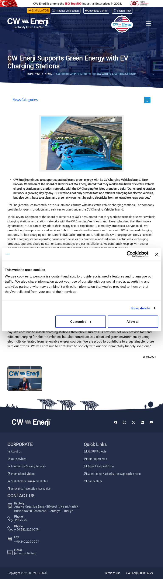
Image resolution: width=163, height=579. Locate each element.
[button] (122, 11)
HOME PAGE (33, 74)
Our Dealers (94, 481)
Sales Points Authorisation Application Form (114, 474)
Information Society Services (28, 466)
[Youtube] (151, 422)
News (48, 74)
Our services (18, 459)
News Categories (25, 100)
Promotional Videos (22, 474)
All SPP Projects (96, 451)
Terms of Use (112, 573)
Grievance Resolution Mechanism (30, 489)
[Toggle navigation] (149, 24)
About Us (16, 451)
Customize (78, 321)
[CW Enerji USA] (122, 24)
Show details (140, 308)
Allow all (132, 321)
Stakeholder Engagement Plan (29, 481)
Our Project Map (97, 459)
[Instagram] (124, 422)
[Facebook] (115, 422)
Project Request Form (100, 466)
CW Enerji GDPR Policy (139, 573)
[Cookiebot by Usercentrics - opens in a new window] (129, 254)
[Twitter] (133, 422)
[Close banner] (156, 254)
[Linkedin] (142, 422)
